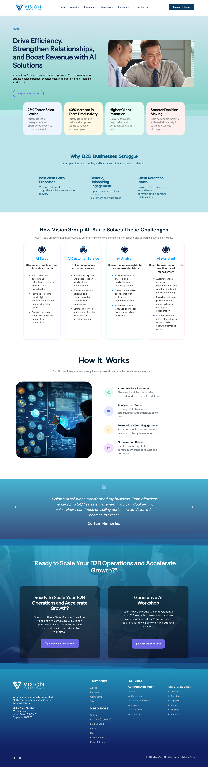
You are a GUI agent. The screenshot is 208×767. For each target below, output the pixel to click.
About (73, 7)
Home (63, 7)
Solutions (106, 7)
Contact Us (142, 7)
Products (89, 7)
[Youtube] (19, 758)
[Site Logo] (28, 7)
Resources (123, 7)
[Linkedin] (14, 758)
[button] (15, 507)
